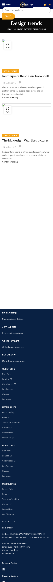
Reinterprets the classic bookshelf (25, 76)
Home (9, 29)
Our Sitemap (8, 437)
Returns (5, 417)
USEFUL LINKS (9, 407)
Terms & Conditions (11, 422)
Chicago (6, 394)
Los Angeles (7, 389)
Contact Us (7, 427)
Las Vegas (6, 399)
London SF (7, 379)
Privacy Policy (8, 412)
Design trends (10, 71)
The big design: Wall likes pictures (25, 140)
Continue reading (10, 97)
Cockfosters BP (9, 384)
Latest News (7, 432)
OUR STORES (8, 369)
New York (6, 374)
